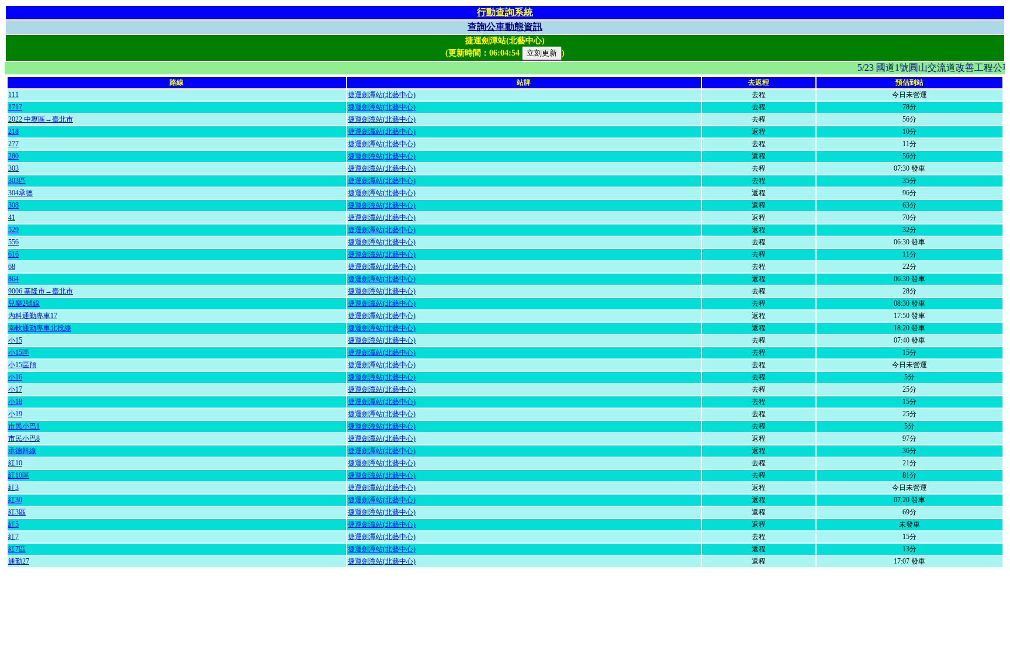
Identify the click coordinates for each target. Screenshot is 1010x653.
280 (13, 156)
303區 (17, 181)
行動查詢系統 (505, 12)
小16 (15, 377)
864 (13, 279)
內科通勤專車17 (32, 316)
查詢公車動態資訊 (505, 27)
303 (13, 168)
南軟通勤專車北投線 (39, 328)
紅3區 (17, 512)
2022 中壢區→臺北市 (40, 119)
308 (13, 205)
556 (13, 242)
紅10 (15, 463)
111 (13, 95)
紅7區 (17, 549)
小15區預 (22, 365)
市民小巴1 (24, 426)
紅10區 (18, 475)
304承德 (20, 193)
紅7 (13, 537)
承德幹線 (22, 451)
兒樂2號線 (24, 303)
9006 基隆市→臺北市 (40, 291)
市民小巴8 (24, 438)
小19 (15, 414)
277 (13, 144)
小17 (15, 389)
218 (13, 131)
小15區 (18, 352)
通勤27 (18, 561)
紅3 (13, 487)
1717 (15, 107)
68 (11, 266)
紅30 (15, 500)
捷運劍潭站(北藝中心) (382, 95)
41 (11, 217)
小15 (15, 340)
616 (13, 254)
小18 (15, 402)
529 (13, 230)
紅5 (13, 524)
